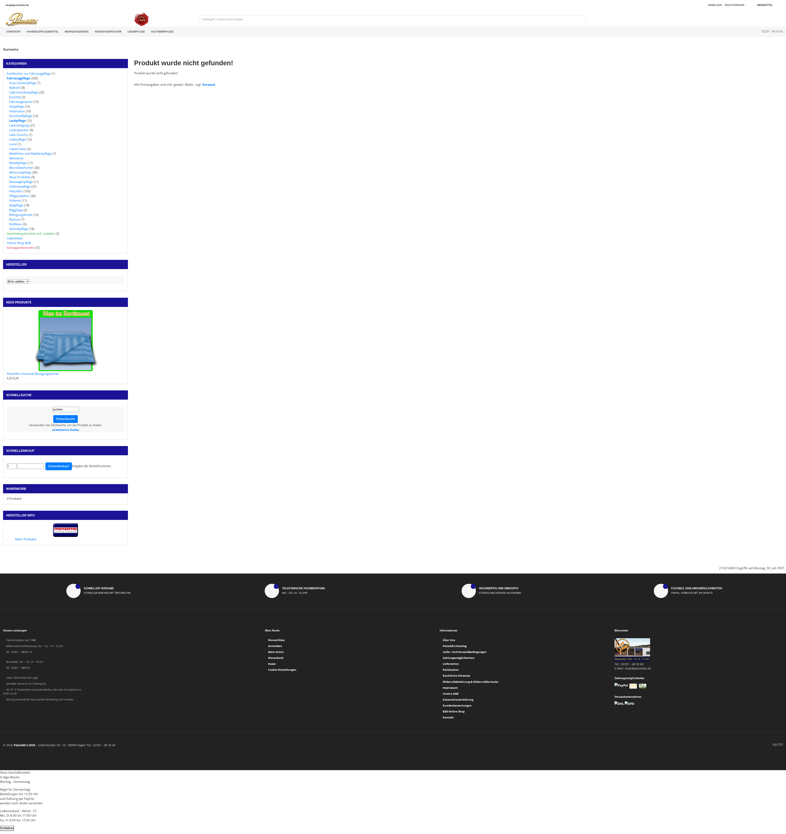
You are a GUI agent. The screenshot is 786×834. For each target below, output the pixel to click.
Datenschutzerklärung (458, 699)
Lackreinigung (19, 125)
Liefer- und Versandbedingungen (465, 652)
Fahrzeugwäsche (21, 102)
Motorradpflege (20, 172)
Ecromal (15, 97)
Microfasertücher (108, 31)
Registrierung (734, 5)
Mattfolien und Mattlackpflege (30, 153)
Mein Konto (276, 652)
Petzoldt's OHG (24, 745)
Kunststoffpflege (20, 116)
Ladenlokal (14, 238)
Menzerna (16, 158)
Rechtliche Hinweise (456, 675)
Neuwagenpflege (21, 182)
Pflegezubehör (19, 196)
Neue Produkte (19, 177)
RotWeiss (15, 224)
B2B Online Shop (454, 711)
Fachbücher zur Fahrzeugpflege (29, 73)
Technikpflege (18, 229)
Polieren (15, 200)
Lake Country (18, 135)
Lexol (13, 144)
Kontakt (448, 717)
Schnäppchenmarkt (20, 248)
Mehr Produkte (25, 539)
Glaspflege (16, 106)
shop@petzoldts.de (17, 5)
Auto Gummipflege (22, 83)
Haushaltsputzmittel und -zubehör (31, 233)
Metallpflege (18, 163)
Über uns (449, 640)
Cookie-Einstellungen (282, 670)
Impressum (450, 688)
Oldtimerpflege (162, 31)
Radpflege (16, 205)
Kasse (272, 664)
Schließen (7, 828)
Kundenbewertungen (457, 705)
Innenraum (17, 111)
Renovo (14, 219)
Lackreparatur (19, 130)
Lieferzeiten (451, 664)
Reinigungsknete (77, 31)
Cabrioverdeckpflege (23, 92)
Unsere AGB (450, 693)
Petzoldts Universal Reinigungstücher (33, 374)
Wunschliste (276, 640)
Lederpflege (136, 31)
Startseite (13, 31)
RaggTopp (16, 210)
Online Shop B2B (19, 243)
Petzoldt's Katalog (454, 646)
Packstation (451, 670)
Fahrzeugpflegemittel (43, 31)
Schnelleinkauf (58, 466)
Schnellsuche (65, 419)
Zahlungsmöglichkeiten (458, 658)
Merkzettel (765, 5)
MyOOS (778, 744)
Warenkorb (16, 489)
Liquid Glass (17, 149)
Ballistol (14, 88)
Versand (208, 84)
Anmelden (714, 5)
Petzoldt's (16, 191)
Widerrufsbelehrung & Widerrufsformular (471, 682)
